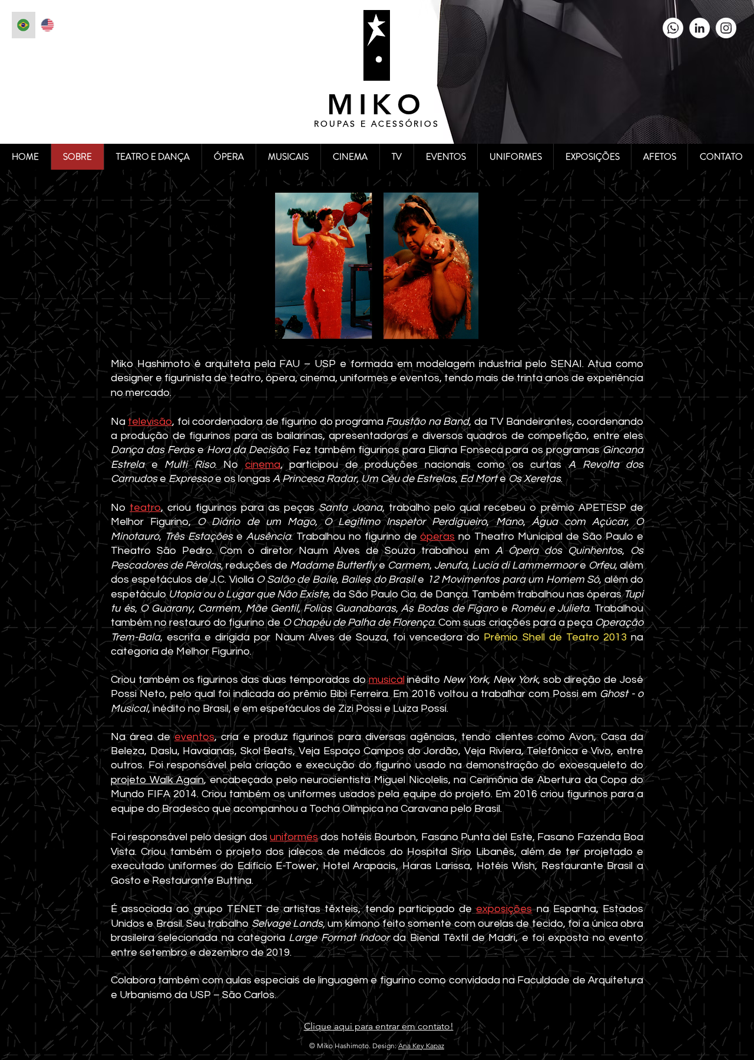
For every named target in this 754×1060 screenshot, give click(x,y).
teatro (145, 507)
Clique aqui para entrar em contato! (379, 1026)
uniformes (294, 837)
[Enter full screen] (502, 329)
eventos (194, 736)
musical (387, 679)
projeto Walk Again (157, 779)
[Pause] (250, 329)
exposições (504, 908)
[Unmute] (270, 329)
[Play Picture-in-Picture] (482, 329)
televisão (150, 421)
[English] (47, 25)
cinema (262, 464)
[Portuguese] (23, 25)
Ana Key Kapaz (421, 1045)
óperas (437, 536)
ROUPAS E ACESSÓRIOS (376, 123)
